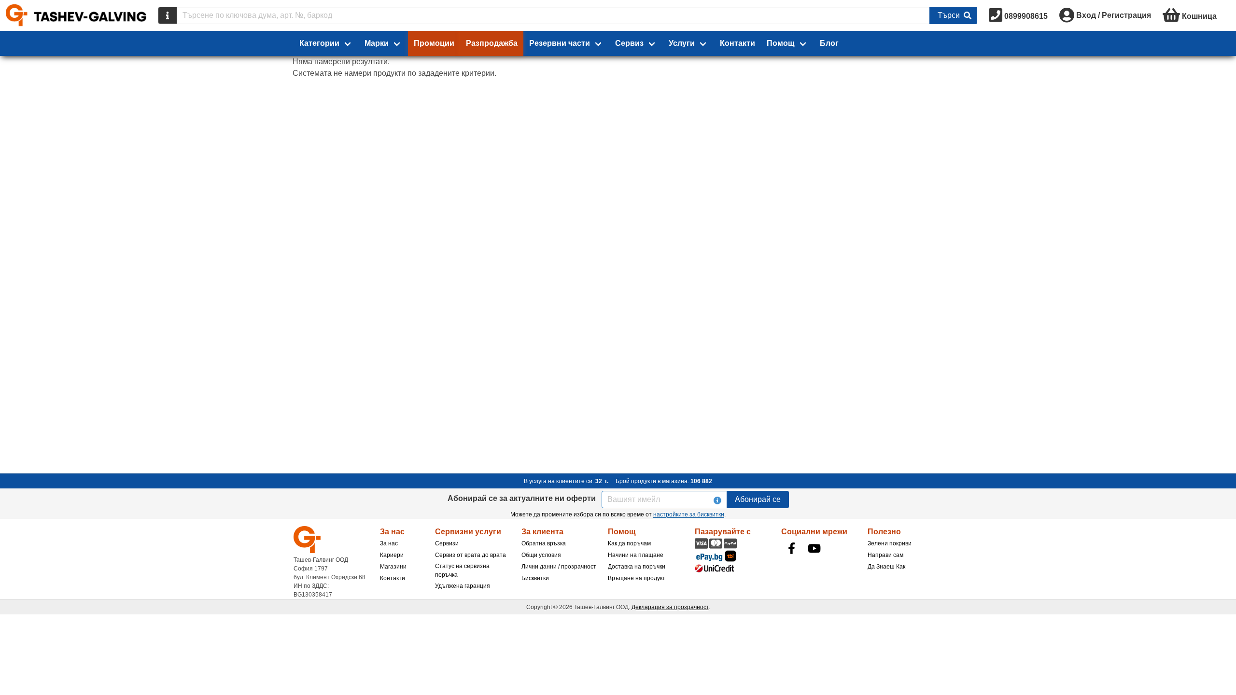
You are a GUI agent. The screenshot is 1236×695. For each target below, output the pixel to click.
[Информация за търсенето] (167, 15)
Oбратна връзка (543, 543)
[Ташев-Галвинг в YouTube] (814, 548)
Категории (319, 43)
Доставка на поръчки (636, 566)
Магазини (393, 566)
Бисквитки (535, 578)
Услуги (682, 43)
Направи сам (885, 555)
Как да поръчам (629, 543)
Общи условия (541, 555)
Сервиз (629, 43)
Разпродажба (492, 43)
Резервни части (559, 43)
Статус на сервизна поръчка (462, 570)
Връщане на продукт (636, 578)
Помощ (781, 43)
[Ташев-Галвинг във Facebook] (791, 548)
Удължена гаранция (462, 586)
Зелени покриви (890, 543)
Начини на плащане (635, 555)
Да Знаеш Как (886, 566)
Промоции (434, 43)
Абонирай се (758, 499)
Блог (829, 43)
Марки (377, 43)
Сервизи (447, 543)
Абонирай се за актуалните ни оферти (522, 498)
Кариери (392, 555)
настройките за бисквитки (688, 514)
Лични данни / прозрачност (558, 566)
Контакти (737, 43)
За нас (389, 543)
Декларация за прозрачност (670, 607)
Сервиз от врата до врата (470, 555)
